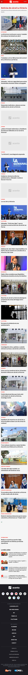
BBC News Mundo (14, 609)
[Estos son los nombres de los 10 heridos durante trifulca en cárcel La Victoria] (14, 363)
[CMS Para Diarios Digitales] (18, 670)
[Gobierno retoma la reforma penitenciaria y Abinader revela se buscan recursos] (14, 169)
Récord (14, 630)
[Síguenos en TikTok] (25, 593)
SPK (14, 636)
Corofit (14, 643)
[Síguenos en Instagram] (11, 593)
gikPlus (14, 633)
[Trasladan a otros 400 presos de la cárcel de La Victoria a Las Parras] (14, 50)
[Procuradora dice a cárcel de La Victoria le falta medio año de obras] (14, 485)
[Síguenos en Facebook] (3, 593)
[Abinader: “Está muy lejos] (14, 217)
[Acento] (14, 587)
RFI (14, 613)
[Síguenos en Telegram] (14, 597)
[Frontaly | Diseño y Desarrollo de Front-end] (8, 670)
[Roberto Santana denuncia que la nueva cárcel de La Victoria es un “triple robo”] (14, 508)
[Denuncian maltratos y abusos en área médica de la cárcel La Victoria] (14, 98)
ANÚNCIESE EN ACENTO (14, 657)
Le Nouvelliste (14, 606)
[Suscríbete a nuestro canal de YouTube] (16, 593)
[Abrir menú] (1, 1)
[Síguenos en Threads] (20, 593)
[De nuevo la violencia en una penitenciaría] (14, 316)
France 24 (14, 616)
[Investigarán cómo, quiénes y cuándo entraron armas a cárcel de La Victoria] (14, 339)
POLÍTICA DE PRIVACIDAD (14, 654)
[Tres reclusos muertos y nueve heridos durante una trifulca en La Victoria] (14, 437)
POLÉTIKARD (14, 619)
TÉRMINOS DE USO (14, 651)
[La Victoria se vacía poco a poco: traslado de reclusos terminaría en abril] (14, 27)
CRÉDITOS (14, 660)
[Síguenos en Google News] (18, 597)
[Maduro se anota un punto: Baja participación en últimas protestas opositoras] (14, 533)
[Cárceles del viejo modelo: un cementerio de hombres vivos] (14, 461)
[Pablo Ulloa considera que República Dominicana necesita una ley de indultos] (14, 267)
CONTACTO (14, 648)
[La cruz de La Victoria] (14, 193)
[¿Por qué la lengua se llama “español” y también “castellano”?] (14, 562)
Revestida (14, 640)
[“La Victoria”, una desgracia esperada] (14, 146)
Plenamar (14, 627)
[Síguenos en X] (7, 593)
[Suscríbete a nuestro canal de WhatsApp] (9, 597)
